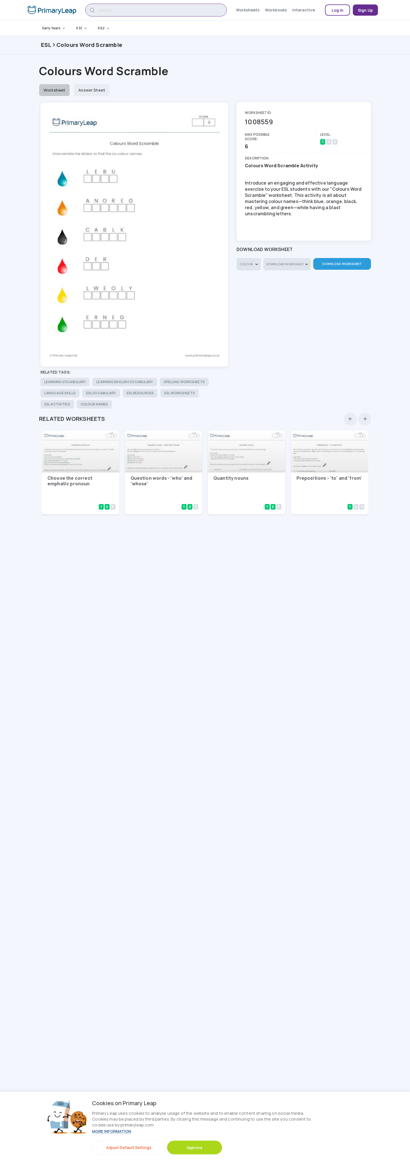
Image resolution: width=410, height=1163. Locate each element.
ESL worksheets (179, 393)
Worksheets (247, 10)
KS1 (79, 28)
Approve (194, 1147)
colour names (94, 404)
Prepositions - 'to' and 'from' (329, 478)
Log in (338, 10)
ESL (46, 45)
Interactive (303, 10)
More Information (111, 1131)
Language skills (60, 393)
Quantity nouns (231, 478)
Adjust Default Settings (128, 1147)
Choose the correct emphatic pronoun (69, 480)
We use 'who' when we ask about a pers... (157, 498)
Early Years (51, 28)
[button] (350, 419)
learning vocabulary (65, 381)
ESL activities (57, 404)
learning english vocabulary (124, 381)
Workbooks (276, 10)
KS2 (101, 28)
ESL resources (140, 393)
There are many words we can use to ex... (239, 498)
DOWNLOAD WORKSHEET (342, 264)
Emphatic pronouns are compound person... (71, 498)
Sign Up (365, 10)
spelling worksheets (184, 381)
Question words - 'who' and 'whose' (161, 480)
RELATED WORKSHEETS (72, 418)
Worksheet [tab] (54, 90)
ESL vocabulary (101, 393)
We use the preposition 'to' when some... (324, 498)
